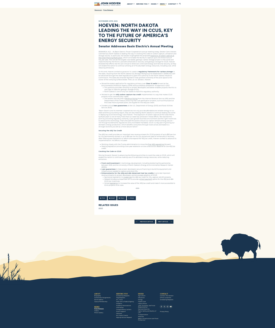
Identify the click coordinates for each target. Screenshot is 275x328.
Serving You (142, 4)
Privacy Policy (164, 311)
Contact (172, 4)
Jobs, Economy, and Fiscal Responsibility (146, 306)
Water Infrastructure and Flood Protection (148, 319)
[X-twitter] (164, 306)
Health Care (142, 301)
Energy (101, 208)
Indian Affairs (142, 303)
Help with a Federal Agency (125, 301)
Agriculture (141, 295)
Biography (97, 295)
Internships (120, 307)
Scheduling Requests (123, 295)
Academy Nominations (123, 305)
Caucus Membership (100, 301)
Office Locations (165, 297)
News (162, 4)
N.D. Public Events (122, 315)
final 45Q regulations (156, 144)
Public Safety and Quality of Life (147, 311)
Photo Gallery (98, 312)
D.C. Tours (119, 299)
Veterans (119, 313)
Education (141, 297)
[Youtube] (171, 306)
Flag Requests (120, 297)
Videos (96, 311)
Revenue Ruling (131, 98)
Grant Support (121, 311)
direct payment (146, 179)
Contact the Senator (167, 295)
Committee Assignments (102, 297)
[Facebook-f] (161, 306)
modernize (127, 177)
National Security (144, 309)
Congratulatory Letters (123, 309)
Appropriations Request (124, 317)
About (130, 4)
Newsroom (98, 10)
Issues (154, 4)
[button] (103, 198)
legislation (114, 183)
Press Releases (108, 10)
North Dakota (98, 299)
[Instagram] (167, 306)
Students (119, 303)
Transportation (143, 314)
